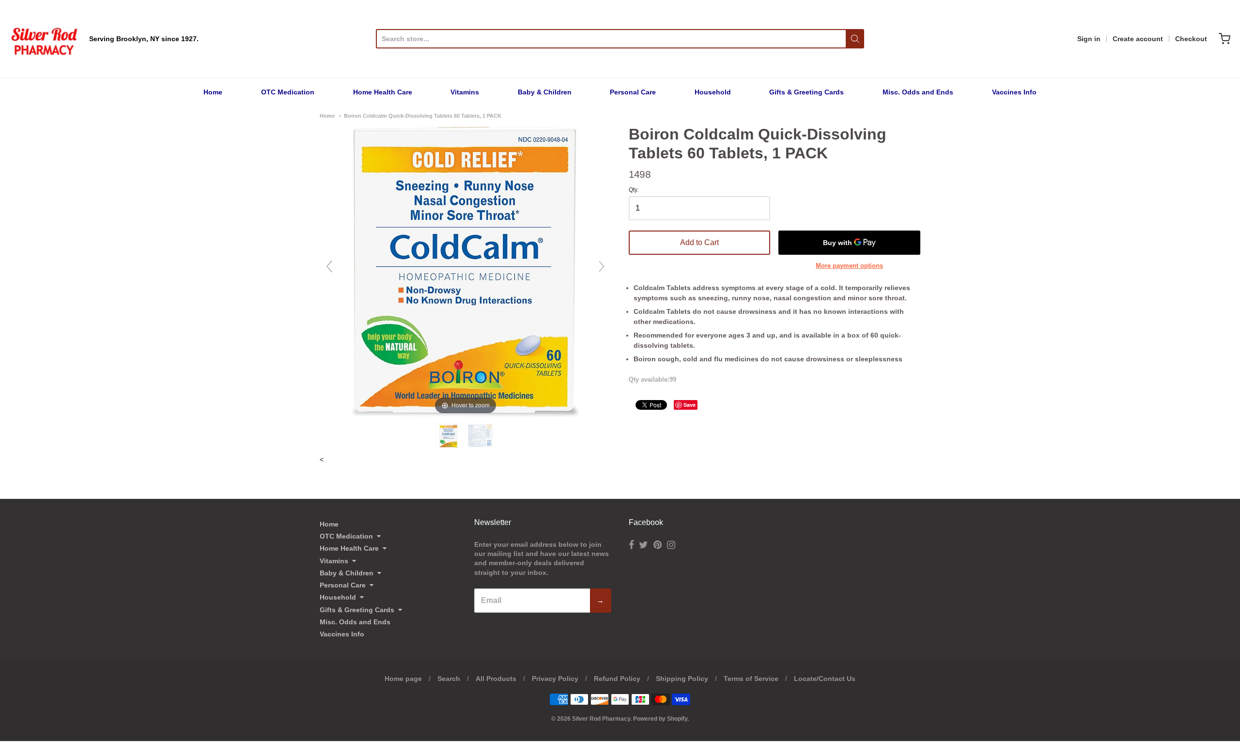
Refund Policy (617, 678)
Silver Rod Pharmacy (601, 718)
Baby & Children (545, 92)
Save (689, 404)
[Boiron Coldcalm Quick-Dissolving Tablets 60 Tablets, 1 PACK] (449, 436)
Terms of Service (751, 678)
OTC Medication (287, 92)
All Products (496, 678)
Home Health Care (382, 92)
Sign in (1088, 39)
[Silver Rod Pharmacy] (44, 39)
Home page (403, 678)
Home (212, 92)
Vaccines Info (1014, 92)
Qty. (633, 190)
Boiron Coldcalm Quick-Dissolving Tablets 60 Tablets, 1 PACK (422, 116)
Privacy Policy (555, 678)
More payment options (849, 265)
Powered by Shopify (660, 718)
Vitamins (464, 92)
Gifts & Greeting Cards (806, 92)
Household (713, 92)
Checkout (1191, 39)
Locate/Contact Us (824, 678)
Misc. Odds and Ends (918, 92)
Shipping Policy (682, 678)
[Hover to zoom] (465, 270)
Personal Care (633, 92)
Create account (1138, 39)
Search (448, 678)
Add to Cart (699, 242)
